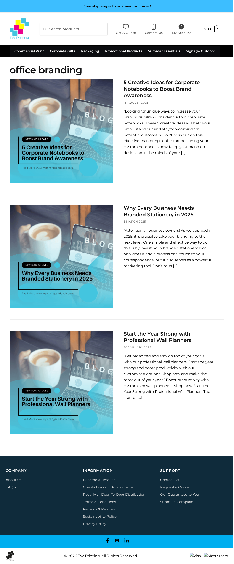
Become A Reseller (99, 480)
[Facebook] (107, 541)
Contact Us (154, 33)
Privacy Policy (94, 524)
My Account (181, 33)
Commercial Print (29, 51)
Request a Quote (174, 487)
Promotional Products (123, 51)
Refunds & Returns (99, 509)
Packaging (90, 51)
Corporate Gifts (62, 51)
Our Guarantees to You (179, 494)
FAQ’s (11, 487)
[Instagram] (117, 541)
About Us (13, 480)
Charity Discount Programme (108, 487)
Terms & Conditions (99, 502)
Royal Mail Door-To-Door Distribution (114, 494)
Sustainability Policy (100, 516)
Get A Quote (126, 33)
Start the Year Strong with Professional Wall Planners (157, 337)
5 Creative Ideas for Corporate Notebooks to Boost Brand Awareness (162, 89)
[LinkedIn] (126, 541)
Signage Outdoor (200, 51)
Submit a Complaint (177, 502)
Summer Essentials (164, 51)
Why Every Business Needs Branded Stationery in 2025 (159, 211)
